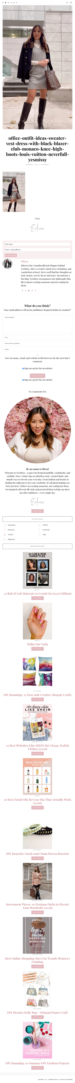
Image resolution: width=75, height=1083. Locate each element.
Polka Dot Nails (37, 644)
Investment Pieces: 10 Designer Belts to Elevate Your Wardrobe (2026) (37, 906)
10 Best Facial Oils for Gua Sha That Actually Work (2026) (37, 801)
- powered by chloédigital (65, 1079)
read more (37, 511)
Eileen (24, 261)
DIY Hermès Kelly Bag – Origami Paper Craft (37, 1012)
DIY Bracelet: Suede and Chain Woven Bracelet (37, 854)
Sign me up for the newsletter (38, 368)
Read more (37, 598)
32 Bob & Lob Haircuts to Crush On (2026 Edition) (37, 593)
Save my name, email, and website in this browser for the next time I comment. (37, 360)
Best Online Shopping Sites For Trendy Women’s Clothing (37, 960)
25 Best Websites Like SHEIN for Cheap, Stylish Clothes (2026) (37, 747)
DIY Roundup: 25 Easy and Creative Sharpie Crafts (37, 695)
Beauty (37, 590)
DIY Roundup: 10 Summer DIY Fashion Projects (37, 1063)
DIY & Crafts (37, 691)
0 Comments (45, 165)
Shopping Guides (37, 900)
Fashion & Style (37, 742)
